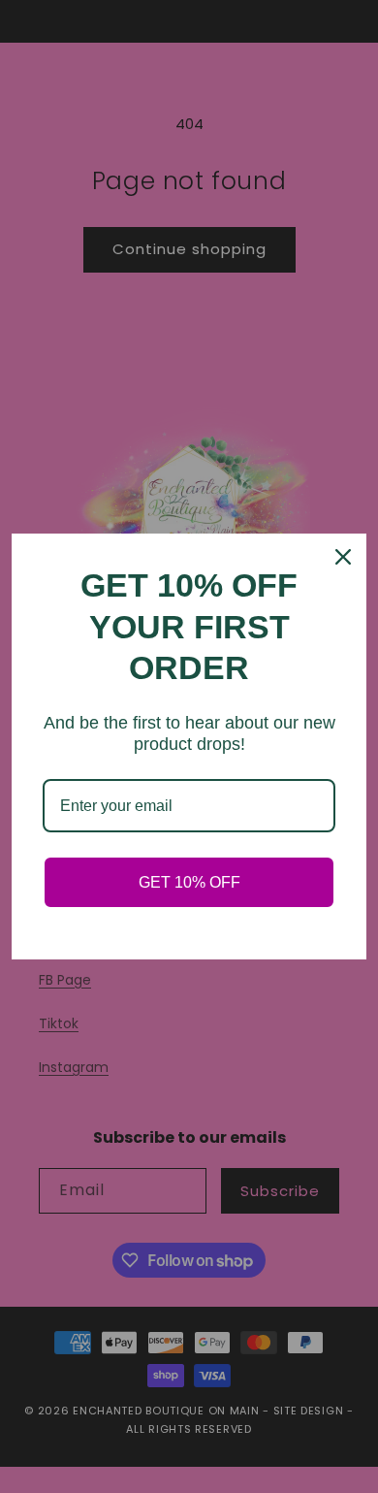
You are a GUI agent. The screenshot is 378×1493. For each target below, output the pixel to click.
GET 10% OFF (189, 882)
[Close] (343, 557)
